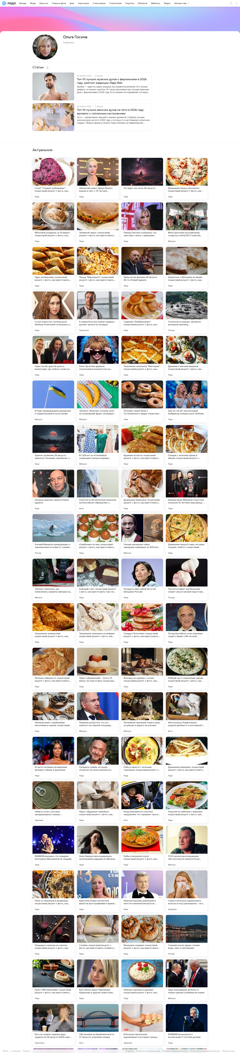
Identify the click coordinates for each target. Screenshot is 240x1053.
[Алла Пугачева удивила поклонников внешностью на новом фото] (98, 357)
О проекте (130, 1051)
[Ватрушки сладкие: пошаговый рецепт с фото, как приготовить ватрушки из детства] (142, 936)
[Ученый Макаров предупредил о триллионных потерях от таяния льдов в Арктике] (53, 535)
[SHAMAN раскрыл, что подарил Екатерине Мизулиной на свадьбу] (53, 847)
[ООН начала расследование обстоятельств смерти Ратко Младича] (187, 847)
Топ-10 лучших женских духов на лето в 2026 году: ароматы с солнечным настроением (110, 111)
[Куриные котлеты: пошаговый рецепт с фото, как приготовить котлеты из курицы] (142, 446)
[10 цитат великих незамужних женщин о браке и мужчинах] (53, 758)
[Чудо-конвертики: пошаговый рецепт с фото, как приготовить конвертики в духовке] (53, 268)
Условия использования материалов (205, 1051)
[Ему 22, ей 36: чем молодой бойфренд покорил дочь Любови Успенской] (187, 401)
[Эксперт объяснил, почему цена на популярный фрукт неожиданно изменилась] (98, 401)
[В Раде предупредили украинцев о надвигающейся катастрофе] (53, 401)
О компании (15, 1051)
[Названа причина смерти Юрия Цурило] (53, 490)
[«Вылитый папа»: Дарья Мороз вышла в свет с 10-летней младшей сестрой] (98, 179)
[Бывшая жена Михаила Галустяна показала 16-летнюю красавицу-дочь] (187, 490)
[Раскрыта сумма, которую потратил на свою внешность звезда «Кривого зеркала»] (98, 758)
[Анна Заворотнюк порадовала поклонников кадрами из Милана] (98, 847)
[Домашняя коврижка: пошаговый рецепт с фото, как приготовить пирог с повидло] (187, 758)
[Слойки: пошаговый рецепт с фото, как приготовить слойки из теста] (98, 936)
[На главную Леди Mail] (11, 3)
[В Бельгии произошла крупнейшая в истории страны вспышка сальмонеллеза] (142, 1025)
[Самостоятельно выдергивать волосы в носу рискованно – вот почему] (187, 891)
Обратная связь (228, 1051)
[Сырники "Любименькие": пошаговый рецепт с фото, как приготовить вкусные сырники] (142, 312)
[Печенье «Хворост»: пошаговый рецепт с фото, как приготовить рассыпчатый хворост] (53, 668)
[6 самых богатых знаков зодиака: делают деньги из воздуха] (98, 312)
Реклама (26, 1051)
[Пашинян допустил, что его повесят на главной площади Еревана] (98, 713)
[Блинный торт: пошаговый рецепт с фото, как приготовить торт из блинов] (98, 579)
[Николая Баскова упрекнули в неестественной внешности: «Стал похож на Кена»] (142, 891)
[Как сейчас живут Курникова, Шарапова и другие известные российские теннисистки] (98, 980)
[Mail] (4, 3)
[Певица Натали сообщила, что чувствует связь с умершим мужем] (142, 223)
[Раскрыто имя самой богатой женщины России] (142, 579)
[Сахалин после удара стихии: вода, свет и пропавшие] (187, 936)
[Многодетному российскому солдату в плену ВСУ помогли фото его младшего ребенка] (187, 223)
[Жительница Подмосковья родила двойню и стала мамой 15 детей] (187, 713)
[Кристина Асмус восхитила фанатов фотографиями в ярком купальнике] (98, 891)
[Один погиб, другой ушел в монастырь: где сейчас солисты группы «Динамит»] (53, 357)
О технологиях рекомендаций (148, 1051)
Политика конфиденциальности (175, 1051)
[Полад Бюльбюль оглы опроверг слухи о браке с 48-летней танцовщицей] (187, 624)
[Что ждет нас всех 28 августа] (142, 179)
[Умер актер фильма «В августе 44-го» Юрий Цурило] (142, 268)
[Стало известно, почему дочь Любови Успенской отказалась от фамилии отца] (53, 312)
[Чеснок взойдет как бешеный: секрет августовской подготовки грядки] (187, 579)
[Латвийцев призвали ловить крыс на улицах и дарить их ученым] (142, 713)
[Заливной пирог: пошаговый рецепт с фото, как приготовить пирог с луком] (98, 223)
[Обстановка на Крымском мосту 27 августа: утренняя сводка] (98, 1025)
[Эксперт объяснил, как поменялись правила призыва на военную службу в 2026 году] (53, 579)
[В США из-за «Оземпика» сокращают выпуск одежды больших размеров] (98, 446)
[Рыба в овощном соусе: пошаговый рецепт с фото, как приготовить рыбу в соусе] (142, 847)
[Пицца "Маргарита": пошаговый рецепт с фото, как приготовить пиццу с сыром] (98, 268)
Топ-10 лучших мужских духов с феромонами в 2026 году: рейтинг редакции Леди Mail (112, 81)
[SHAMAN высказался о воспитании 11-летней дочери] (187, 1025)
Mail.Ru (6, 1051)
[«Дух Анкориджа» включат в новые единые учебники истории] (187, 980)
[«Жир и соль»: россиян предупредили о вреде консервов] (53, 802)
